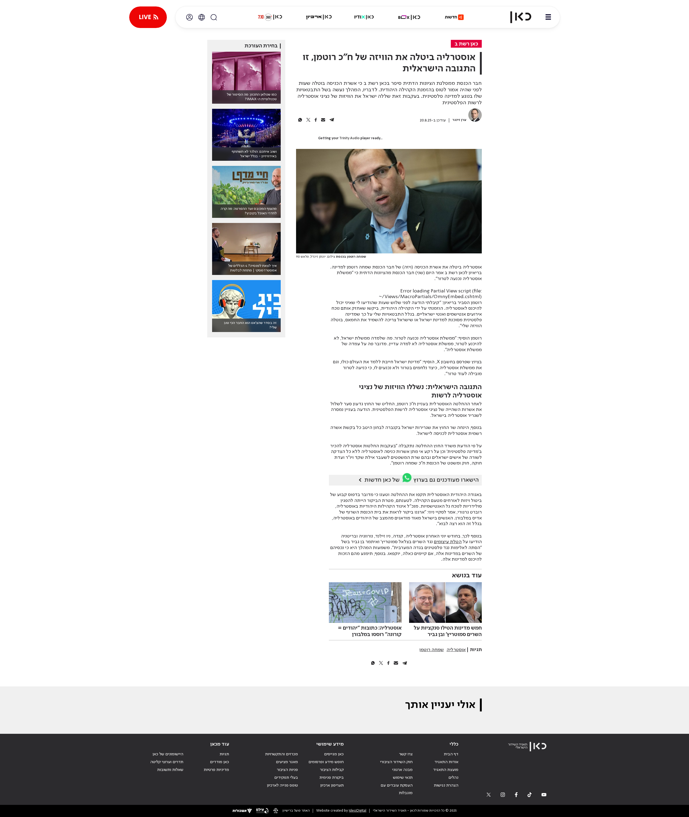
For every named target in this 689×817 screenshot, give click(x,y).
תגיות (224, 754)
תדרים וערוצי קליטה (166, 762)
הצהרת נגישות (446, 785)
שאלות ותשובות (170, 770)
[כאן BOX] (409, 17)
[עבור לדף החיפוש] (213, 17)
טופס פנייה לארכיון (282, 785)
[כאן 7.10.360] (270, 17)
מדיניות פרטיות (216, 770)
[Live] (148, 17)
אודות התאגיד (446, 762)
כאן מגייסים (334, 754)
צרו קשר (406, 754)
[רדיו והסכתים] (364, 17)
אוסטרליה (456, 649)
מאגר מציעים (287, 762)
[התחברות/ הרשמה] (189, 17)
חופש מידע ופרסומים (326, 762)
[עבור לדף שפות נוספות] (201, 17)
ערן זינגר (459, 120)
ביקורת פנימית (331, 778)
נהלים (453, 778)
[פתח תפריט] (548, 17)
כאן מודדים (219, 762)
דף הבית (451, 754)
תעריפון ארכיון (332, 785)
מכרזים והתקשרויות (281, 754)
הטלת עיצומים (448, 541)
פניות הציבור (287, 770)
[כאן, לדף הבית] (516, 17)
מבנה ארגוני (402, 770)
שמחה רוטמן (431, 649)
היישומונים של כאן (168, 754)
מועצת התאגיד (445, 770)
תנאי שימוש (403, 778)
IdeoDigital (357, 810)
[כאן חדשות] (454, 17)
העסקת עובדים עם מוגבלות (397, 789)
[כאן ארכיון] (319, 17)
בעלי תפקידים (286, 778)
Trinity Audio (349, 138)
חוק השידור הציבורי (396, 762)
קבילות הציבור (332, 770)
